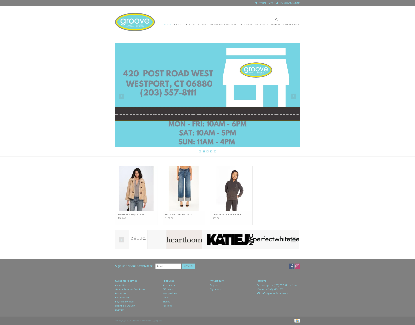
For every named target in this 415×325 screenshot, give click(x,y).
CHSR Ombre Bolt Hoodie (227, 214)
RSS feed (167, 305)
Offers (166, 297)
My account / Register (290, 2)
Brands (275, 24)
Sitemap (119, 309)
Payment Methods (125, 301)
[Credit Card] (296, 320)
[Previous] (121, 96)
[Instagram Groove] (297, 266)
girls (187, 24)
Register (214, 285)
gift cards (245, 24)
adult (177, 24)
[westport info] (207, 95)
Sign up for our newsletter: (134, 266)
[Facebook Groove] (291, 266)
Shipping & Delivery (125, 305)
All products (169, 285)
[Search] (276, 19)
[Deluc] (138, 239)
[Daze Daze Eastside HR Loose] (184, 188)
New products (170, 293)
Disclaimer (120, 293)
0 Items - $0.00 (266, 2)
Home (167, 24)
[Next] (293, 96)
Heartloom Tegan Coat (131, 214)
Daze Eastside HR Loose (178, 214)
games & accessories (223, 24)
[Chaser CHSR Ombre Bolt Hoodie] (231, 188)
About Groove (122, 285)
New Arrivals (291, 24)
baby (205, 24)
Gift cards (261, 24)
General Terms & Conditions (130, 289)
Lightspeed (157, 320)
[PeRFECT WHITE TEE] (276, 239)
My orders (215, 289)
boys (196, 24)
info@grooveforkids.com (275, 293)
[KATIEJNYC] (230, 239)
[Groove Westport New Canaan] (135, 22)
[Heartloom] (184, 239)
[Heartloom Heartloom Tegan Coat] (136, 188)
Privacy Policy (122, 297)
